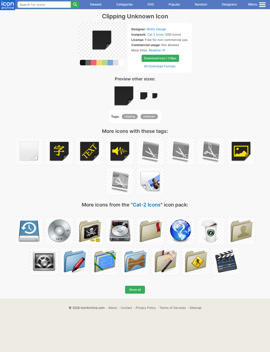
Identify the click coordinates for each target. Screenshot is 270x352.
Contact (126, 308)
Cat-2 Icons (155, 34)
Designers (229, 4)
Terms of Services (172, 308)
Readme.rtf (157, 50)
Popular (174, 4)
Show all (135, 289)
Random (201, 4)
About (112, 308)
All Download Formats (160, 66)
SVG (150, 4)
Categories (124, 4)
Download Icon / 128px (160, 58)
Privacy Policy (146, 308)
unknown (149, 116)
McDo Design (156, 29)
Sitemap (195, 308)
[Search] (75, 4)
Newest (96, 4)
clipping (130, 116)
